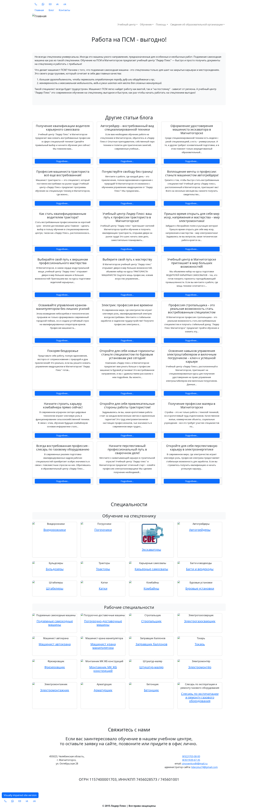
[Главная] (82, 16)
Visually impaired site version (20, 795)
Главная (39, 10)
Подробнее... (62, 161)
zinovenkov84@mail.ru (195, 763)
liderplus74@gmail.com (204, 767)
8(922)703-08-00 (191, 756)
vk (57, 4)
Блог (51, 10)
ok (64, 4)
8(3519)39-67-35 (191, 760)
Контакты (64, 10)
